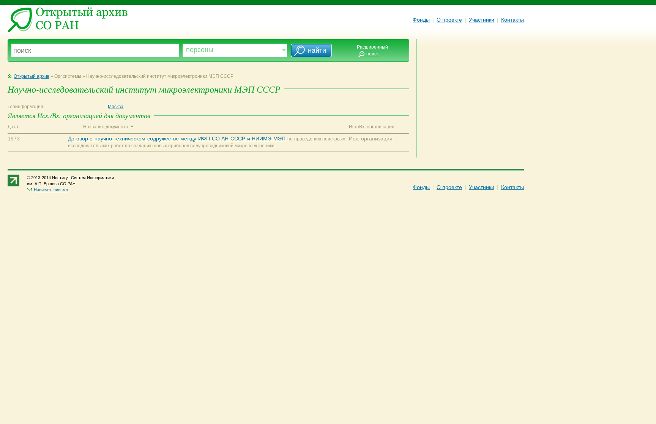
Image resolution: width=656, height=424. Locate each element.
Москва (115, 106)
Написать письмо (51, 190)
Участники (481, 20)
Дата (13, 126)
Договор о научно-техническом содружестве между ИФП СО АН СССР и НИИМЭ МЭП (176, 139)
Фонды (421, 20)
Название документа (105, 126)
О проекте (449, 20)
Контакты (512, 20)
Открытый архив (31, 76)
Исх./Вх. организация (371, 126)
